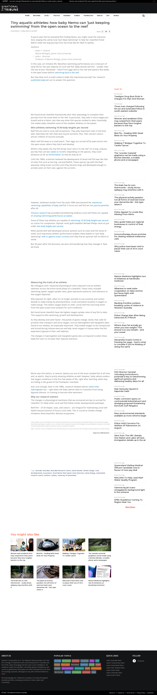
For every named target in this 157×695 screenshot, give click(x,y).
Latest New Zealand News (115, 668)
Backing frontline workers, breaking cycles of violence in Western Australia (129, 305)
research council (37, 475)
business (68, 672)
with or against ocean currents (55, 236)
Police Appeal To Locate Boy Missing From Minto (128, 213)
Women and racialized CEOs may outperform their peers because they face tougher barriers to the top (89, 1)
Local (46, 15)
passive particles (101, 205)
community (84, 661)
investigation (76, 672)
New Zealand (59, 672)
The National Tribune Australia (17, 693)
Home (27, 15)
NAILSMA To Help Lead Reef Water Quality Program (128, 479)
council (91, 665)
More (3, 674)
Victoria (57, 665)
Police (92, 661)
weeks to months (58, 151)
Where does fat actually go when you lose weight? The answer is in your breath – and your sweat (129, 328)
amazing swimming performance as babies (52, 215)
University (84, 665)
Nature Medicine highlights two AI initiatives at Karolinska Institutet (130, 278)
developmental (36, 473)
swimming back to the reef (67, 72)
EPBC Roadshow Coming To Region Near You (128, 501)
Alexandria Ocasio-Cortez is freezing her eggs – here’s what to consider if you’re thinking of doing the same (130, 343)
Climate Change (88, 470)
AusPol (98, 665)
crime (94, 672)
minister (57, 668)
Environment (79, 668)
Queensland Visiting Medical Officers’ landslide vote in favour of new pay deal (128, 467)
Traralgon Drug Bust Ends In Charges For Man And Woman (129, 97)
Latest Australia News (113, 660)
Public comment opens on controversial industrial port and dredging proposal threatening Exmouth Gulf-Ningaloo (130, 402)
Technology (88, 15)
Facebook (140, 661)
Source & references (101, 433)
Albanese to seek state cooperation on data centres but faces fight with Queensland (128, 292)
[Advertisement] (116, 8)
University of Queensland (67, 475)
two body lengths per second (50, 226)
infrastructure (96, 668)
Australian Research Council (61, 470)
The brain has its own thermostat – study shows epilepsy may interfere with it (128, 187)
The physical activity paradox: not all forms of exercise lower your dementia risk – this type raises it (129, 201)
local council (65, 665)
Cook (97, 470)
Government (66, 661)
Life (107, 15)
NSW (97, 661)
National (36, 15)
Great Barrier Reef (59, 473)
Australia (38, 470)
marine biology (90, 473)
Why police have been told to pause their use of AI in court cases (129, 248)
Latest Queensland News (115, 665)
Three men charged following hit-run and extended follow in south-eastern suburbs (129, 108)
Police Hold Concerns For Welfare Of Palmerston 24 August (127, 425)
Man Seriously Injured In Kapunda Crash (126, 390)
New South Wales (67, 668)
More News (130, 507)
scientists (47, 475)
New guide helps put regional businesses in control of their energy (129, 224)
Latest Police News (113, 670)
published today (38, 80)
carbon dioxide (76, 470)
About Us (112, 693)
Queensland (100, 473)
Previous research (39, 213)
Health (100, 15)
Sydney (54, 475)
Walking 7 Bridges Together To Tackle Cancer (130, 144)
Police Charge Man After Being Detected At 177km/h (129, 316)
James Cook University (75, 473)
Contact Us (120, 693)
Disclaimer (150, 693)
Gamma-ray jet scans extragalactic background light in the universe (129, 489)
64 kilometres (54, 154)
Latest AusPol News (113, 675)
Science (77, 15)
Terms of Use (130, 693)
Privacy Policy (141, 693)
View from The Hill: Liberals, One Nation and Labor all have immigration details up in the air (130, 437)
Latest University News (114, 673)
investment (86, 672)
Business (67, 15)
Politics (57, 15)
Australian (46, 470)
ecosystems (47, 473)
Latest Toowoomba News (115, 663)
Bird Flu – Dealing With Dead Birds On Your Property (128, 134)
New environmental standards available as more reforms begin (130, 414)
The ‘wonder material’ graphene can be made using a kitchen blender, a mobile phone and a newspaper (129, 156)
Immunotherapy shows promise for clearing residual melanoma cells (130, 236)
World (116, 15)
